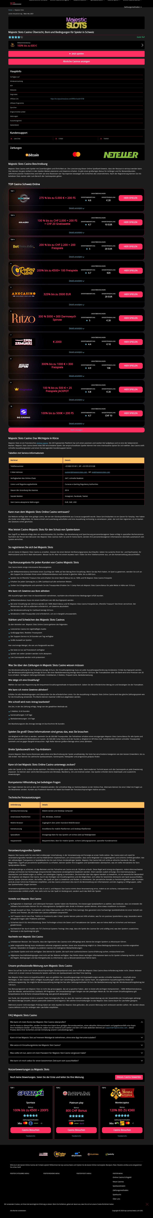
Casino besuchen (30, 1130)
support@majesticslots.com (76, 472)
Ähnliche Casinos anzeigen (76, 61)
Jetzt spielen (77, 54)
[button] (76, 430)
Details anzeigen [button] (75, 208)
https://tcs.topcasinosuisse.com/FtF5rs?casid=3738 (67, 99)
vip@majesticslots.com (101, 472)
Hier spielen (130, 198)
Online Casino (42, 443)
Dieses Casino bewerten (129, 1077)
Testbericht (30, 1136)
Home (10, 10)
